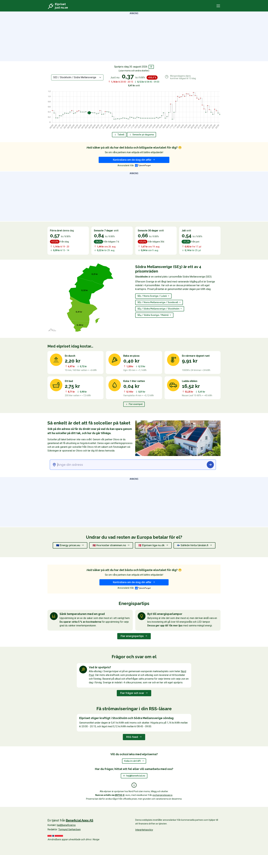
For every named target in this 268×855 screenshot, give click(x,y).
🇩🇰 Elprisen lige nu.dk (151, 545)
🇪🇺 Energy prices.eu (68, 545)
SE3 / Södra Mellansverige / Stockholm (158, 308)
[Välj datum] (151, 67)
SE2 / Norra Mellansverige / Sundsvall (158, 302)
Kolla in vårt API (132, 761)
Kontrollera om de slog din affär (132, 159)
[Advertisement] (134, 37)
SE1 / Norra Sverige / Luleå (152, 296)
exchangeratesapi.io (162, 795)
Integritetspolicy (144, 829)
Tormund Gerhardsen (69, 829)
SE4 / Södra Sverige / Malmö (153, 315)
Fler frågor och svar (132, 693)
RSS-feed (132, 736)
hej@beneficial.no (135, 775)
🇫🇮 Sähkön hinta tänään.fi (193, 545)
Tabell (120, 134)
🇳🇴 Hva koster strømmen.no (110, 545)
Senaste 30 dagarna (143, 134)
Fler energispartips (132, 636)
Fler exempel (135, 404)
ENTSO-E (119, 795)
